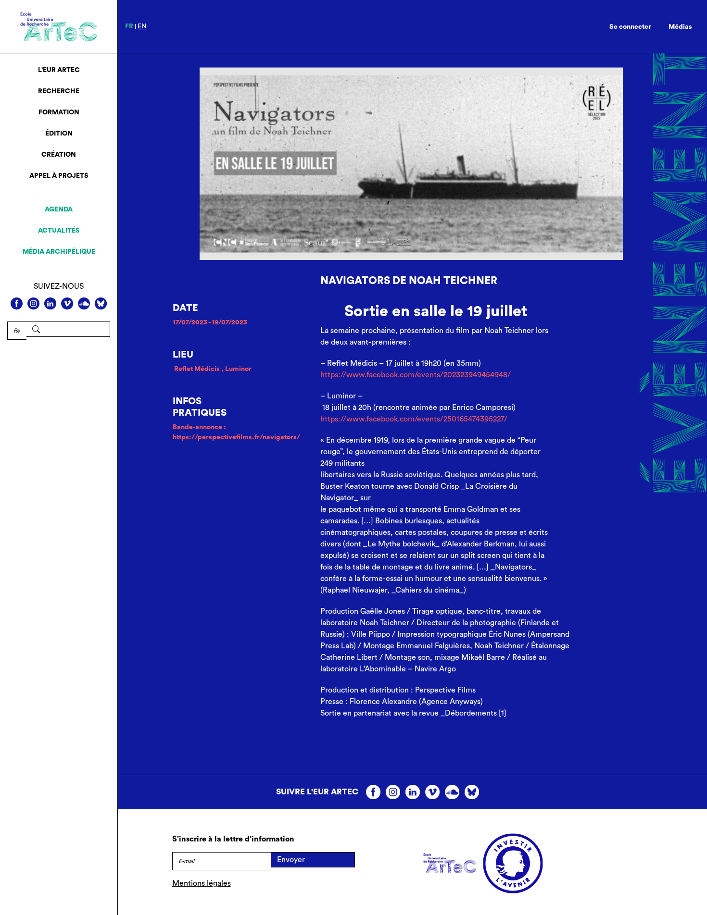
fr (129, 26)
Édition (59, 133)
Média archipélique (59, 251)
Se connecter (630, 27)
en (142, 26)
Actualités (59, 230)
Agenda (59, 209)
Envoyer (291, 860)
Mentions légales (201, 883)
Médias (680, 27)
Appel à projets (58, 176)
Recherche (58, 91)
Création (58, 154)
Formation (58, 112)
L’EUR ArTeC (59, 70)
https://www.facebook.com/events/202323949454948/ (415, 375)
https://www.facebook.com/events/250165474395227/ (413, 419)
